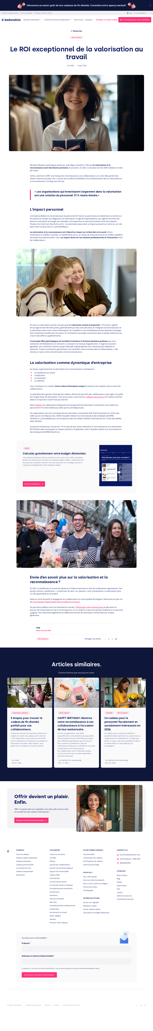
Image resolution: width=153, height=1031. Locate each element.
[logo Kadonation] (11, 20)
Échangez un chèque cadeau (43, 13)
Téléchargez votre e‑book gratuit (89, 607)
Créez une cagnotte (26, 13)
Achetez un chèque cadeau (10, 13)
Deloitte (38, 405)
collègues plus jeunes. (95, 397)
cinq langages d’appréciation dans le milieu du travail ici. (56, 602)
